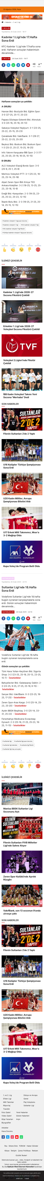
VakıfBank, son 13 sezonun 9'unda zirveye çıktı (22, 912)
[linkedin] (23, 65)
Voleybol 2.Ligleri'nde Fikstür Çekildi (19, 362)
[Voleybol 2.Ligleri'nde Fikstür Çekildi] (22, 345)
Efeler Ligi (7, 1099)
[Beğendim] (5, 246)
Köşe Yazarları (7, 1119)
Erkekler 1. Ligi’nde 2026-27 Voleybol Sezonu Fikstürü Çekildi (21, 328)
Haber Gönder (32, 1146)
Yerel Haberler (22, 1112)
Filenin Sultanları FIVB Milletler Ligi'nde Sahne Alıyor (20, 844)
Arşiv (18, 1119)
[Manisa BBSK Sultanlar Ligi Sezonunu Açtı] (22, 794)
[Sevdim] (21, 246)
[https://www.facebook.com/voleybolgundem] (3, 1137)
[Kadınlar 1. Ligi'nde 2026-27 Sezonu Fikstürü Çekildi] (22, 277)
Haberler (8, 22)
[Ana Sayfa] (2, 22)
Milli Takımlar (8, 1102)
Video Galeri (7, 1116)
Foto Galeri (6, 1112)
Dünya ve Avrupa (30, 1095)
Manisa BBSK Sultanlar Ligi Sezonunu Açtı (18, 810)
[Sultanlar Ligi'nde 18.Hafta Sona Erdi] (22, 637)
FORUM (22, 1146)
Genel (26, 1099)
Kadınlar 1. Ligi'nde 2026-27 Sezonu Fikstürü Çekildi (18, 294)
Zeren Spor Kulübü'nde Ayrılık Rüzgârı (19, 878)
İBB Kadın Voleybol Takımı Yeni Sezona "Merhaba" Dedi (20, 396)
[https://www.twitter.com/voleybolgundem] (7, 1137)
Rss (5, 1146)
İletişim (14, 1151)
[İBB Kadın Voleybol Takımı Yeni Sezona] (22, 379)
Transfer (6, 1109)
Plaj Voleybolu (29, 1102)
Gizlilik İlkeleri (21, 1155)
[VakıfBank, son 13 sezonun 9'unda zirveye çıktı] (22, 896)
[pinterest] (28, 65)
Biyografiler (6, 1123)
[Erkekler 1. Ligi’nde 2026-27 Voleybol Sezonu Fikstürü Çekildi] (22, 311)
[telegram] (18, 65)
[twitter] (8, 65)
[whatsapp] (13, 65)
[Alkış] (13, 246)
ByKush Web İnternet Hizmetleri (20, 1167)
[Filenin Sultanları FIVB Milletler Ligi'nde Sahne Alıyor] (22, 828)
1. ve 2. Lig (16, 22)
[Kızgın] (38, 246)
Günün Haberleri (22, 1116)
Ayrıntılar (19, 1178)
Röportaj (6, 1105)
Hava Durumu (7, 1131)
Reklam (35, 1151)
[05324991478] (21, 1137)
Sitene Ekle (13, 1146)
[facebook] (3, 65)
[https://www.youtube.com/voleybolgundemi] (16, 1137)
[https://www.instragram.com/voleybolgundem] (12, 1137)
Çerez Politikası (24, 1151)
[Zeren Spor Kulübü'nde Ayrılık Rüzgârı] (22, 862)
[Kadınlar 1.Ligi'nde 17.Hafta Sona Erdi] (22, 84)
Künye (7, 1151)
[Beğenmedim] (30, 246)
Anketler (5, 1128)
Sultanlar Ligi (29, 1105)
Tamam (27, 1178)
